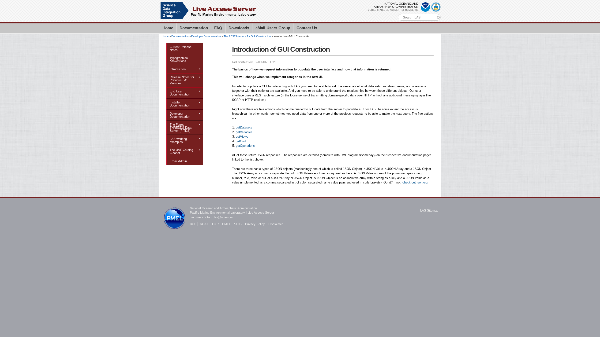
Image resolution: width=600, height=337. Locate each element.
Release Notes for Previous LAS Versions (180, 80)
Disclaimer (275, 224)
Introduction (176, 69)
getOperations (245, 145)
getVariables (244, 132)
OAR (215, 224)
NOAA (204, 224)
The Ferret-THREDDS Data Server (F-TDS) (178, 127)
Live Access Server (261, 212)
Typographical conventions (179, 59)
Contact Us (306, 28)
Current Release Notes (180, 48)
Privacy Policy (255, 224)
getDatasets (244, 127)
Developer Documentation (206, 36)
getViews (242, 136)
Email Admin (178, 161)
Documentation (194, 28)
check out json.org (415, 182)
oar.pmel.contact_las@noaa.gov (211, 217)
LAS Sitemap (429, 210)
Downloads (239, 28)
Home (167, 28)
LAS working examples (176, 140)
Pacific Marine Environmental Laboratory (217, 212)
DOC (193, 224)
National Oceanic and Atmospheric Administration (223, 208)
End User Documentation (178, 93)
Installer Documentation (178, 104)
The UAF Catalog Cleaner (179, 151)
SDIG (238, 224)
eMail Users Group (272, 28)
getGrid (241, 141)
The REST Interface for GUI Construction (247, 36)
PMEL (226, 224)
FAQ (218, 28)
